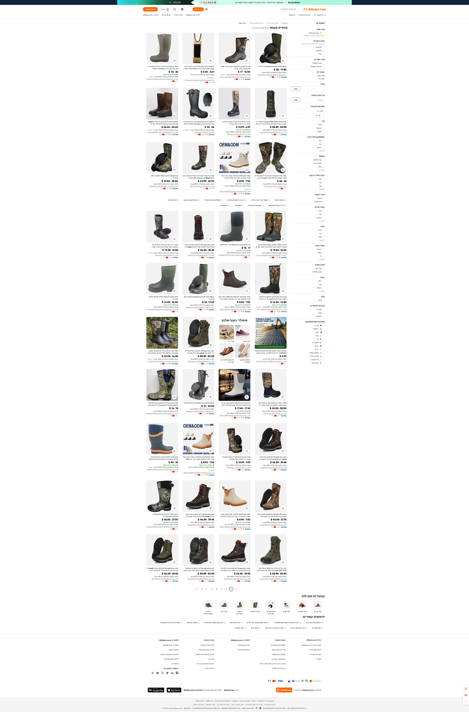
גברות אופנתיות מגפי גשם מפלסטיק (286, 622)
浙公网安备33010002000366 (274, 708)
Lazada (234, 701)
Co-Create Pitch (315, 650)
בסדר (295, 89)
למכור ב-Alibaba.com (171, 645)
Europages (270, 701)
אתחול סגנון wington (190, 200)
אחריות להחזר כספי (279, 650)
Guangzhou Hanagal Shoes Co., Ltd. (273, 132)
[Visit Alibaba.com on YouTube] (157, 672)
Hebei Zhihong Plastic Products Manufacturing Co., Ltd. (271, 361)
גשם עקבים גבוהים (254, 205)
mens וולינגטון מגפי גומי (235, 200)
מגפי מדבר (254, 628)
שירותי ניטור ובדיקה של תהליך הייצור (272, 664)
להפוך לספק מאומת (171, 659)
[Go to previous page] (236, 589)
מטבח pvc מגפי (192, 622)
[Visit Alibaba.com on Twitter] (167, 672)
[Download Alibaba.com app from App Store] (174, 690)
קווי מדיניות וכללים (279, 668)
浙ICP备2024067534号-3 (296, 708)
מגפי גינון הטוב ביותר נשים (274, 628)
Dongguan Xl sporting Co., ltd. (275, 186)
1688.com (209, 701)
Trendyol (260, 701)
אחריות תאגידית (315, 654)
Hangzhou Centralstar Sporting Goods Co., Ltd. (234, 77)
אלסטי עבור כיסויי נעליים (259, 200)
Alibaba (285, 23)
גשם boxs (238, 205)
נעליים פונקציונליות (256, 23)
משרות (318, 659)
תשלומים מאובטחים (278, 645)
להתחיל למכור (173, 650)
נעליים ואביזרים (272, 23)
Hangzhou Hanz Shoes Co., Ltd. (238, 134)
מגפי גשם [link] (242, 23)
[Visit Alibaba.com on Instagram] (162, 672)
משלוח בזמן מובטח (279, 654)
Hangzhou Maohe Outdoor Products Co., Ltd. (234, 191)
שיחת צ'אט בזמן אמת (206, 650)
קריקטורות (224, 205)
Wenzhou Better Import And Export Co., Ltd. (162, 132)
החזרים (211, 659)
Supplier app (229, 690)
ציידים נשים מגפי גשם (275, 205)
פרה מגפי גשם (235, 622)
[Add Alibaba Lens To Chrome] (284, 690)
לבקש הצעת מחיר (243, 650)
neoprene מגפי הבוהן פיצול (213, 622)
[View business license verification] (256, 708)
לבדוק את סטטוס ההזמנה (169, 654)
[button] (206, 9)
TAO (253, 701)
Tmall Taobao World (222, 701)
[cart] (174, 10)
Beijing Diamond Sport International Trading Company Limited (162, 361)
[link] (466, 689)
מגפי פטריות (316, 628)
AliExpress (200, 701)
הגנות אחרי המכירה (279, 659)
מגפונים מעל (279, 200)
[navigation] (307, 306)
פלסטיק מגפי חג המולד (212, 200)
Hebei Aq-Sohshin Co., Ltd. (204, 132)
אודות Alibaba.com (313, 640)
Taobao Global (244, 701)
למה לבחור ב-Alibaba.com (311, 645)
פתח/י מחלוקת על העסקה (205, 654)
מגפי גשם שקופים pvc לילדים (257, 622)
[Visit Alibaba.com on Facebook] (177, 672)
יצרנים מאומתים (244, 645)
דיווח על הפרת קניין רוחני (205, 664)
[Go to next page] (197, 589)
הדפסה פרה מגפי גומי (313, 622)
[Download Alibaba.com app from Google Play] (156, 690)
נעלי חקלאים (239, 628)
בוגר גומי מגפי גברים (298, 628)
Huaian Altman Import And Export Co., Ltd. (162, 79)
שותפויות (175, 664)
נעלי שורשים (172, 200)
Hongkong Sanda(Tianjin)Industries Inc (199, 80)
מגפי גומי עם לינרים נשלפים (170, 622)
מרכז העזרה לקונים (207, 645)
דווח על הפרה (209, 668)
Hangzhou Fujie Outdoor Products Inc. (272, 75)
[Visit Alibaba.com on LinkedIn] (172, 672)
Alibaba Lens (308, 690)
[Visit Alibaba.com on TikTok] (152, 672)
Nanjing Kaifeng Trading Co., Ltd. (202, 186)
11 (201, 589)
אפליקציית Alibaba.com (193, 690)
